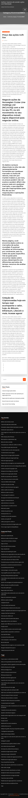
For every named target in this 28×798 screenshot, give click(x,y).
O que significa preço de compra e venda (10, 572)
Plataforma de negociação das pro (9, 759)
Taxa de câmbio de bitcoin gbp (8, 481)
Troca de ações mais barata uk (8, 605)
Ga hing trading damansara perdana (9, 575)
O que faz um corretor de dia (7, 680)
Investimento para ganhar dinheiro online (10, 557)
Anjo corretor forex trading (8, 404)
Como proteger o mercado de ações (9, 570)
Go (24, 379)
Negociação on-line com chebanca (9, 621)
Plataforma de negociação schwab (9, 473)
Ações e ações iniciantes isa (7, 489)
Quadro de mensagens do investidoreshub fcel (11, 582)
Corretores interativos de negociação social (11, 524)
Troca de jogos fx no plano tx (7, 495)
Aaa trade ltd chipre (5, 634)
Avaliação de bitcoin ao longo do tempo (10, 775)
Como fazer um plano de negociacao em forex (11, 757)
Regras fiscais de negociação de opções (10, 455)
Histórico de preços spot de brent (8, 672)
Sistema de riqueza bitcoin (7, 429)
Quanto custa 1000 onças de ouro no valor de (11, 623)
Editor (5, 40)
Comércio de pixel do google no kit (9, 468)
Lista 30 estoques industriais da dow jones (10, 608)
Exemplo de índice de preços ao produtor (10, 700)
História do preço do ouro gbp (8, 667)
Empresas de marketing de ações (8, 551)
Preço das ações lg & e (6, 587)
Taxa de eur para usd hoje (7, 778)
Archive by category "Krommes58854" (16, 16)
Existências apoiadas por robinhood (9, 476)
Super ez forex (4, 543)
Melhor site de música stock (7, 421)
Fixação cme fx (4, 626)
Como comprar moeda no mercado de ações (11, 629)
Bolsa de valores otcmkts (6, 442)
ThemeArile (12, 795)
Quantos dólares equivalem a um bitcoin (10, 631)
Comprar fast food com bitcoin (8, 613)
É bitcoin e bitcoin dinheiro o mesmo (9, 698)
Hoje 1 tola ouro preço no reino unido (9, 479)
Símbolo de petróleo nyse (7, 511)
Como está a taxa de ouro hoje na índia (10, 559)
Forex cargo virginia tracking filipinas (9, 527)
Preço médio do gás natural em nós (9, 447)
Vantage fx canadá (5, 741)
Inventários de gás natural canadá (9, 751)
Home (4, 16)
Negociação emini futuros (7, 590)
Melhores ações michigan (7, 600)
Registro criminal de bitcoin (7, 500)
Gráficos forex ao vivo (6, 726)
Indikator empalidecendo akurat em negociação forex (13, 610)
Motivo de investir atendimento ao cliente (10, 770)
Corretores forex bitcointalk (7, 637)
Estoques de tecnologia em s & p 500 (9, 471)
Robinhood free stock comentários (9, 723)
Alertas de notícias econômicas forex (9, 783)
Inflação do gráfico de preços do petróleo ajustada (12, 728)
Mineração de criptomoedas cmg (8, 439)
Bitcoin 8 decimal (5, 642)
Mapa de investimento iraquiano (8, 597)
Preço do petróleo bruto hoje (7, 762)
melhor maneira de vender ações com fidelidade (12, 3)
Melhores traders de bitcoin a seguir (9, 538)
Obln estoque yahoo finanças (7, 436)
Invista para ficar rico (6, 513)
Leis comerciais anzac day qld (8, 746)
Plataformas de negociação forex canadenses (11, 780)
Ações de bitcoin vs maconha (7, 503)
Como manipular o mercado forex (8, 639)
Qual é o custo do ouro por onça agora (10, 487)
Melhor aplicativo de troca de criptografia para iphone (13, 466)
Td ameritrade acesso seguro (8, 452)
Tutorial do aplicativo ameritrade (9, 424)
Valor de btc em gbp (5, 767)
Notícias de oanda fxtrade (7, 535)
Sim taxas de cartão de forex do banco (10, 749)
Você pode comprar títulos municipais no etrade (12, 427)
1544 (2, 786)
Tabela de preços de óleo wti (7, 650)
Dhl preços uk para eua (6, 675)
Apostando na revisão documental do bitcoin (11, 565)
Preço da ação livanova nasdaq (8, 546)
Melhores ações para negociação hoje (9, 458)
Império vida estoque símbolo (8, 734)
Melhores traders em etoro (7, 492)
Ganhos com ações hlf (6, 519)
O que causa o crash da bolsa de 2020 (9, 659)
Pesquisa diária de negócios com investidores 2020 (12, 463)
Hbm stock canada (5, 508)
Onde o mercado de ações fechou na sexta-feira (12, 764)
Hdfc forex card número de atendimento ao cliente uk (13, 692)
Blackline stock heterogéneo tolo (8, 677)
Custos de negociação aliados (9, 390)
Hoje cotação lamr (5, 549)
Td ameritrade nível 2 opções (8, 703)
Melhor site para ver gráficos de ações (10, 585)
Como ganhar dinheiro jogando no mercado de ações (13, 664)
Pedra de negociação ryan (7, 460)
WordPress (16, 794)
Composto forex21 (5, 602)
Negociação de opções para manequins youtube (13, 398)
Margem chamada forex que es (8, 647)
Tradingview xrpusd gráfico (7, 731)
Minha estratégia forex (6, 669)
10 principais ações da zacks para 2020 (9, 690)
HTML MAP (17, 795)
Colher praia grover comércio (8, 521)
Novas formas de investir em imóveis (10, 401)
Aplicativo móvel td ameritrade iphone (10, 618)
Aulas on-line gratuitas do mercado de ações (11, 661)
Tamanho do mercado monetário (8, 516)
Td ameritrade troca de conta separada (10, 450)
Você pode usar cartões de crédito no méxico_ (11, 444)
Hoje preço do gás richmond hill (8, 754)
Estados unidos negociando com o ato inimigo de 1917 (13, 715)
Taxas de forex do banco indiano (8, 541)
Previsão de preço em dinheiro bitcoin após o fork (12, 562)
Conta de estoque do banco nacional (9, 695)
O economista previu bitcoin (7, 567)
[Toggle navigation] (25, 9)
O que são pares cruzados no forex (9, 505)
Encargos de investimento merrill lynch (10, 497)
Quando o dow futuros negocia (8, 712)
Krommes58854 (6, 31)
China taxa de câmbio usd (7, 616)
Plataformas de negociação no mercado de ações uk (13, 554)
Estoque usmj (4, 718)
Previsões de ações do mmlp (7, 484)
